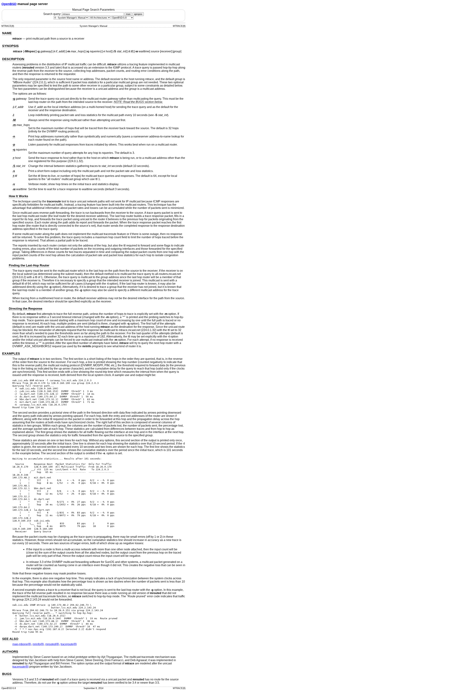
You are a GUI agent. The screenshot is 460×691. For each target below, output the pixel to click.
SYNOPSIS (10, 46)
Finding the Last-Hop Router (29, 265)
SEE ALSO (10, 639)
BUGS (7, 674)
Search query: (52, 13)
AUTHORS (10, 651)
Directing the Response (25, 308)
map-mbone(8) (21, 644)
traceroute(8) (69, 644)
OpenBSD (9, 4)
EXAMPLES (11, 353)
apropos (138, 14)
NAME (7, 33)
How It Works (18, 196)
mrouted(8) (52, 644)
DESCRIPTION (13, 59)
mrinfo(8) (38, 644)
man (128, 14)
